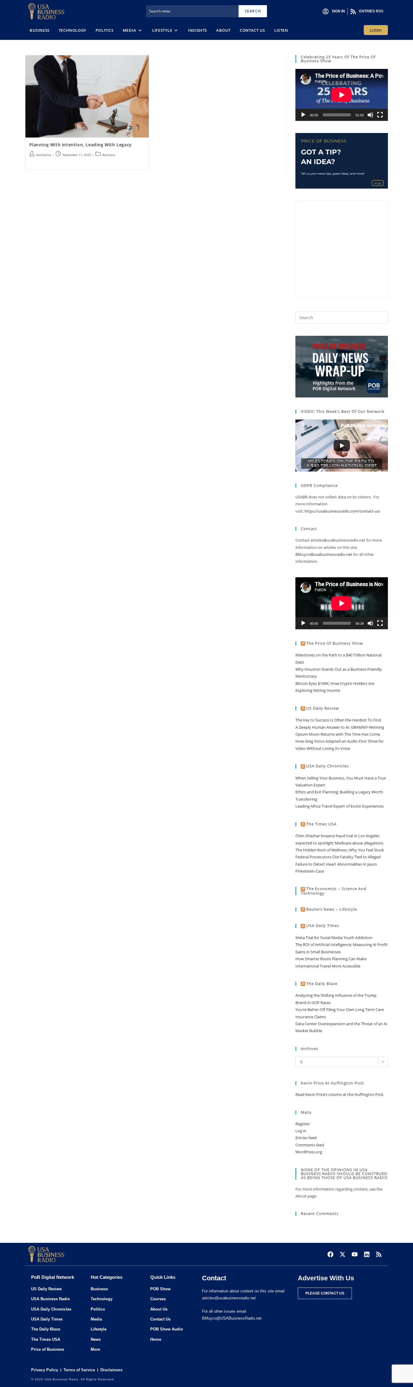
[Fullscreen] (380, 115)
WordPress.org (308, 1152)
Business (108, 155)
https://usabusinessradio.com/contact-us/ (342, 511)
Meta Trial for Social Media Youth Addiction (333, 937)
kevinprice (43, 155)
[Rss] (379, 1254)
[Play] (303, 115)
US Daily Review (322, 708)
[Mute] (370, 115)
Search (253, 11)
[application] (341, 95)
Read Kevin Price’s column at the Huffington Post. (340, 1094)
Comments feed (309, 1145)
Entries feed (306, 1137)
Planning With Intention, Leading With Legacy (80, 144)
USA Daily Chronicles (327, 766)
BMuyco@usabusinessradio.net (323, 554)
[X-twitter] (343, 1254)
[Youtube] (355, 1254)
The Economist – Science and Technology (333, 891)
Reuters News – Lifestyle (331, 909)
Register (302, 1123)
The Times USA (321, 824)
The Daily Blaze (321, 983)
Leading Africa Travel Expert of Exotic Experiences (339, 806)
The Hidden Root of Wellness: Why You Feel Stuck (339, 850)
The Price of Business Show (334, 643)
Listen (376, 30)
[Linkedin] (367, 1254)
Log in (300, 1130)
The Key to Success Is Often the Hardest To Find (338, 720)
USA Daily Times (322, 925)
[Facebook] (330, 1254)
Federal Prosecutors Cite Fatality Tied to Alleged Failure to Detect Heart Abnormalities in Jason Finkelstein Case (338, 864)
